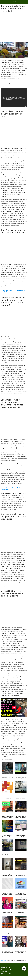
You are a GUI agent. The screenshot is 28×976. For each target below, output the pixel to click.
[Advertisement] (14, 27)
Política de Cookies (6, 973)
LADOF (14, 2)
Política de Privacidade (7, 970)
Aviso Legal (4, 971)
